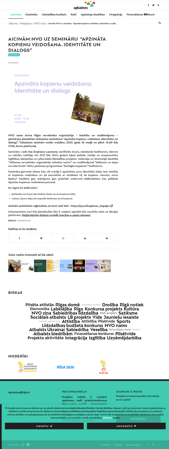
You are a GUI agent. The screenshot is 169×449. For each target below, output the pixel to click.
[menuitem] (15, 14)
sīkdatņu (107, 417)
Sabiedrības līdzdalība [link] (75, 313)
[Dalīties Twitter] (41, 238)
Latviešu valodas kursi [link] (49, 321)
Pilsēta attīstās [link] (39, 305)
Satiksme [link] (127, 313)
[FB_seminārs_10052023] (63, 99)
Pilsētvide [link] (125, 334)
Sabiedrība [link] (77, 329)
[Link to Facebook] (148, 5)
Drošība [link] (110, 305)
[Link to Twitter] (153, 5)
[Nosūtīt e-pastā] (107, 238)
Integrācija (24, 221)
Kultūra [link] (131, 309)
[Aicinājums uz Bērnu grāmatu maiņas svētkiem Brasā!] (53, 266)
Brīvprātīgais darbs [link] (120, 329)
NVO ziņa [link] (41, 313)
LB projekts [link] (79, 317)
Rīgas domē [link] (67, 305)
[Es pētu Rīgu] (103, 367)
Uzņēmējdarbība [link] (124, 338)
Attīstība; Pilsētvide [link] (98, 321)
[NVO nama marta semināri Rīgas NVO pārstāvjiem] (91, 266)
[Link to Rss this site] (158, 5)
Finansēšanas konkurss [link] (94, 333)
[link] (140, 14)
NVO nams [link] (116, 325)
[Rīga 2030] (65, 367)
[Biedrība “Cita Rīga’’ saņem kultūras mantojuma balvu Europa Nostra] (79, 266)
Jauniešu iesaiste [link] (121, 317)
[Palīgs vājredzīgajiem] (145, 14)
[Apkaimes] (84, 5)
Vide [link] (97, 317)
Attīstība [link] (71, 321)
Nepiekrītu (125, 426)
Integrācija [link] (76, 338)
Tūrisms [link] (136, 330)
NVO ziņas (14, 55)
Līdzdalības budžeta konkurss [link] (72, 325)
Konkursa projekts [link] (103, 309)
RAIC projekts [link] (108, 313)
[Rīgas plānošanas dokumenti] (27, 367)
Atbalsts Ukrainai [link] (47, 329)
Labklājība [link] (61, 309)
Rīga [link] (78, 309)
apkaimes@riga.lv (19, 392)
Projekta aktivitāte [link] (46, 338)
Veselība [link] (99, 329)
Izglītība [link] (97, 338)
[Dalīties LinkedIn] (85, 238)
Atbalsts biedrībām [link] (53, 334)
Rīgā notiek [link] (132, 305)
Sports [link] (123, 321)
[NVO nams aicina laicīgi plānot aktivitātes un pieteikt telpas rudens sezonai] (66, 266)
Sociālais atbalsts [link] (48, 317)
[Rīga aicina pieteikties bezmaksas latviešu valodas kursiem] (40, 266)
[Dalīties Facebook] (19, 238)
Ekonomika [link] (39, 309)
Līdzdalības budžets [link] (91, 305)
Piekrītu (42, 426)
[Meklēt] (158, 23)
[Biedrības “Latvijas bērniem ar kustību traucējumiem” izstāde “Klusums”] (104, 266)
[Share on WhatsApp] (63, 238)
